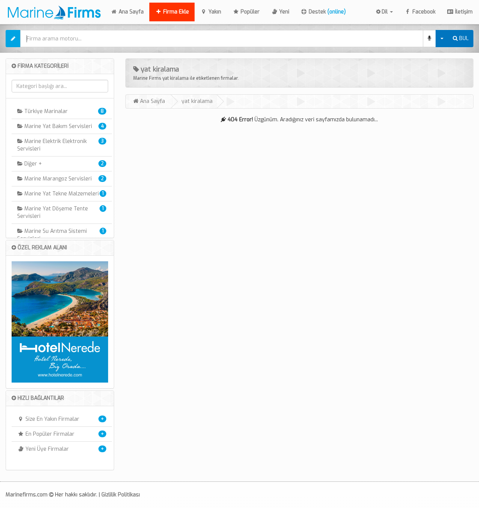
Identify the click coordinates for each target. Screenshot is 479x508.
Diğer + (32, 163)
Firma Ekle (175, 11)
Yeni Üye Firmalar (46, 449)
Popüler (249, 11)
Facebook (423, 11)
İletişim (463, 11)
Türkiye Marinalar (45, 111)
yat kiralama (175, 78)
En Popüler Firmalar (49, 434)
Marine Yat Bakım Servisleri (57, 126)
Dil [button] (385, 11)
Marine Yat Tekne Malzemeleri (61, 193)
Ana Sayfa (133, 11)
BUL (463, 38)
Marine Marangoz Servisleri (57, 178)
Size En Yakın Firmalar (51, 419)
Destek (326, 11)
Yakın (214, 11)
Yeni (283, 11)
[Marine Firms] (52, 11)
